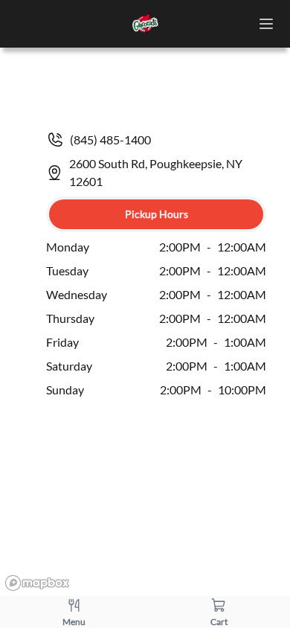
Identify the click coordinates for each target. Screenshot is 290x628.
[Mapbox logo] (37, 583)
